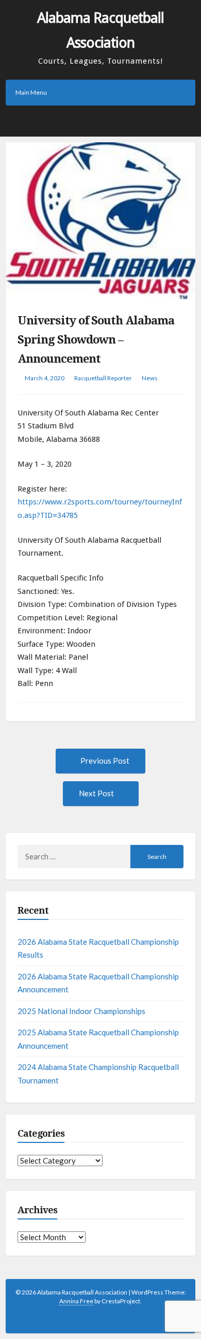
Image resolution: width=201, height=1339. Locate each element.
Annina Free (76, 1301)
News (150, 378)
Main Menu (31, 92)
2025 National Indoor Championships (81, 1011)
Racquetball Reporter (103, 378)
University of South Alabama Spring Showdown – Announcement (96, 340)
